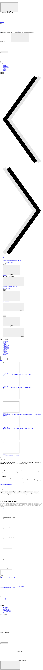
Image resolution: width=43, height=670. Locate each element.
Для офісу (4, 65)
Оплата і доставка (8, 1)
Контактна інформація (24, 1)
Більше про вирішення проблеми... (7, 497)
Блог (29, 1)
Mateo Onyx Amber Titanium (8, 262)
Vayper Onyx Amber (6, 288)
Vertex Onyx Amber (6, 313)
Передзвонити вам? (4, 52)
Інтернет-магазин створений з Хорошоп (8, 587)
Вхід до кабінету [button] (6, 607)
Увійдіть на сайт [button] (6, 275)
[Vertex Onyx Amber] (23, 311)
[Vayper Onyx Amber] (23, 286)
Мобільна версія (20, 586)
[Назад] (0, 356)
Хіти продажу (5, 257)
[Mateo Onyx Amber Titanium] (23, 260)
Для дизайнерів (6, 67)
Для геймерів (5, 66)
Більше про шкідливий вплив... (6, 484)
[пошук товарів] (20, 37)
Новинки (4, 258)
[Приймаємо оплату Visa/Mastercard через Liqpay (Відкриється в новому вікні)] (10, 577)
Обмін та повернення (15, 1)
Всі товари (2, 1)
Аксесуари (5, 70)
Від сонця (4, 68)
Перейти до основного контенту (6, 0)
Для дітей (4, 69)
